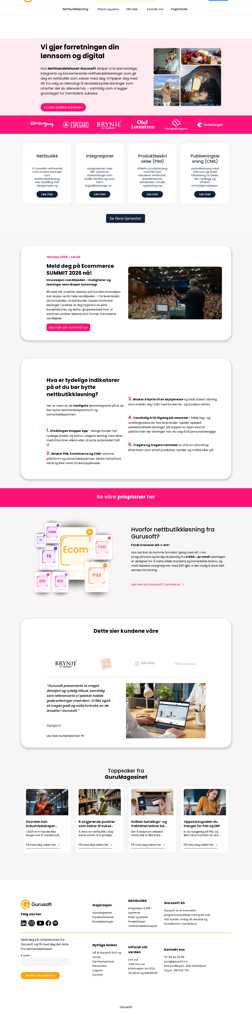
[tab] (66, 663)
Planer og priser (108, 9)
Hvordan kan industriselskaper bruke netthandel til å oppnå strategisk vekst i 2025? (44, 824)
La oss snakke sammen (63, 107)
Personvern (99, 966)
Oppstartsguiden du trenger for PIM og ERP (202, 824)
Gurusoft (126, 1007)
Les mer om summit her (68, 327)
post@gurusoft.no (175, 961)
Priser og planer (138, 917)
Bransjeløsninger (102, 921)
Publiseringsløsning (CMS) (205, 158)
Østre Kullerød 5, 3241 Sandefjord (185, 966)
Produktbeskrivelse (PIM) (152, 158)
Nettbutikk (47, 156)
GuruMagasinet (102, 913)
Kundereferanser (103, 917)
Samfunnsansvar (103, 961)
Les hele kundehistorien (63, 736)
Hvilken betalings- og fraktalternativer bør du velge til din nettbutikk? (149, 824)
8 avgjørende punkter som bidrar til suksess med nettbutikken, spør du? (97, 824)
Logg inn (97, 970)
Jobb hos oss (136, 964)
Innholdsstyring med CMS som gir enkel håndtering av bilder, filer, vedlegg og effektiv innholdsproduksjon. (205, 177)
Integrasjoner (100, 156)
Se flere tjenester (125, 218)
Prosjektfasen (137, 921)
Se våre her (126, 496)
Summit (97, 975)
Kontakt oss (155, 9)
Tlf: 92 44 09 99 (174, 957)
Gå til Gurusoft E (102, 953)
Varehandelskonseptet (142, 926)
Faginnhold (179, 9)
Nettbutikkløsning (75, 9)
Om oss (131, 9)
